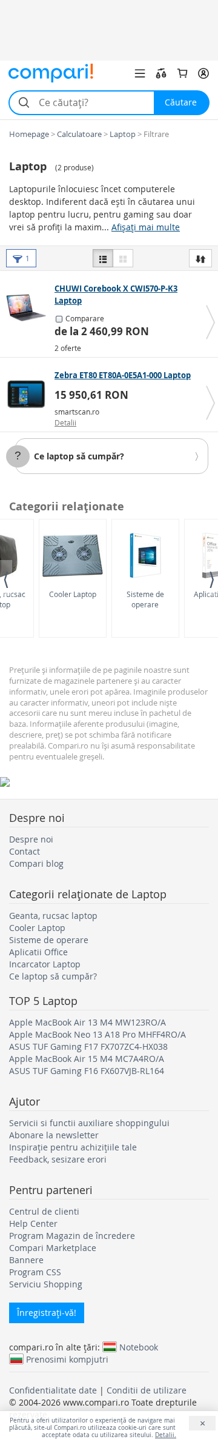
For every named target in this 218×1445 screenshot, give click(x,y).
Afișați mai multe (145, 227)
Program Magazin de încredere (72, 1235)
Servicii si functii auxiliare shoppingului (89, 1123)
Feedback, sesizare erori (58, 1159)
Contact (24, 851)
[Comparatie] (161, 73)
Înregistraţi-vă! (46, 1312)
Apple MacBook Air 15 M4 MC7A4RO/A (86, 1058)
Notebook (138, 1346)
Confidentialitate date (53, 1390)
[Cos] (182, 73)
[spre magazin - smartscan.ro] (28, 394)
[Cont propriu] (203, 73)
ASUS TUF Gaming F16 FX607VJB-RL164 (86, 1070)
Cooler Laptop (72, 594)
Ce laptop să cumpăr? (79, 456)
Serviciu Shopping (45, 1284)
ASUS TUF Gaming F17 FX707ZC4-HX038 (88, 1046)
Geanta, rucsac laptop (53, 915)
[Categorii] (140, 73)
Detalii (65, 422)
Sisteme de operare (145, 599)
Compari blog (36, 863)
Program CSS (35, 1272)
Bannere (26, 1260)
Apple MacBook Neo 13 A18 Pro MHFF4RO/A (97, 1034)
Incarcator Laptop (45, 964)
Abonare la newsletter (54, 1135)
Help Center (33, 1223)
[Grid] (123, 258)
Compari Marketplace (52, 1247)
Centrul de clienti (44, 1211)
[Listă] (103, 258)
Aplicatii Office (38, 952)
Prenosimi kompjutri (67, 1358)
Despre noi (31, 839)
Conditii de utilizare (147, 1390)
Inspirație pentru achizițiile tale (73, 1147)
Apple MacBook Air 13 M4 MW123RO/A (87, 1022)
